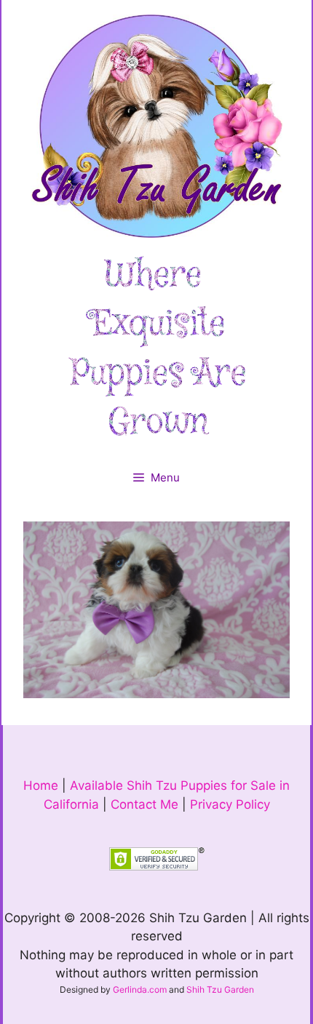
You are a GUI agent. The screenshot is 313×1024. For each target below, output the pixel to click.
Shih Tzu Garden (220, 989)
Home (40, 785)
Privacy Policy (230, 804)
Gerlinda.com (140, 989)
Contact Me (144, 804)
